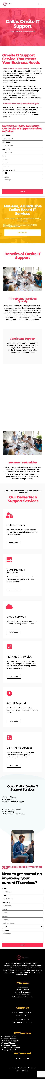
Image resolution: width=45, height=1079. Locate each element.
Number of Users (8, 170)
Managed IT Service (19, 656)
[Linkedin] (22, 1058)
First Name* (6, 135)
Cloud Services (16, 616)
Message (5, 177)
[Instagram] (25, 1058)
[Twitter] (20, 1058)
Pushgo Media (23, 1070)
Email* (4, 156)
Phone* (5, 163)
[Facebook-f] (17, 1058)
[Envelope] (28, 1058)
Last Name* (6, 142)
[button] (40, 4)
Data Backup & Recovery (16, 571)
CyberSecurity (16, 525)
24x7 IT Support (16, 703)
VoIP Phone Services (19, 748)
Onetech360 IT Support (27, 1068)
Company (6, 149)
